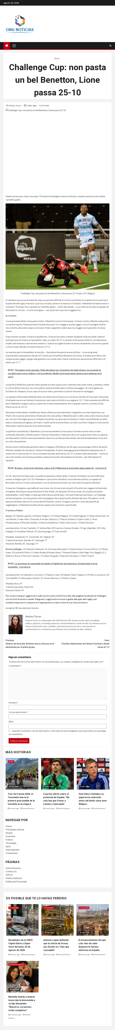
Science (9, 839)
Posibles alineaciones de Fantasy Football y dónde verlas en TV (85, 643)
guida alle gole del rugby (80, 599)
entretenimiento (16, 965)
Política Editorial (14, 878)
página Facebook (85, 595)
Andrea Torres (15, 105)
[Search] (110, 45)
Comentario (15, 665)
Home (9, 826)
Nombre (13, 702)
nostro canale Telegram (32, 599)
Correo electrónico (18, 712)
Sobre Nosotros (13, 868)
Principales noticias (15, 829)
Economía (10, 836)
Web (11, 721)
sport (57, 58)
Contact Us (11, 871)
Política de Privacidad (16, 881)
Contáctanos (12, 853)
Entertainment (12, 849)
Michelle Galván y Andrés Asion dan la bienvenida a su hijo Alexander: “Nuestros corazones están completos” (21, 1004)
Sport (8, 846)
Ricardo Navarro (28, 808)
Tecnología (11, 843)
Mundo (9, 832)
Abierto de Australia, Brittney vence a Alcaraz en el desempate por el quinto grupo (30, 643)
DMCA (9, 874)
